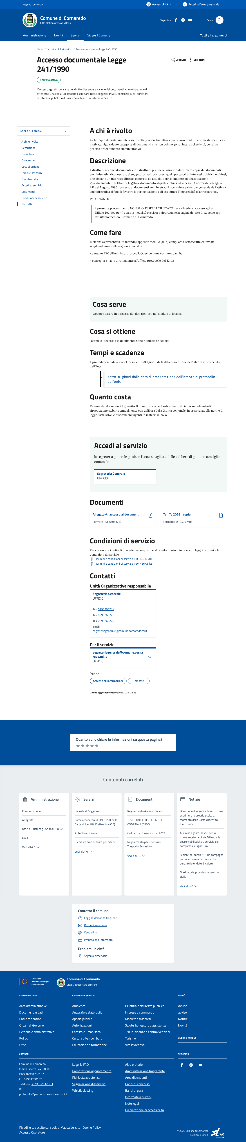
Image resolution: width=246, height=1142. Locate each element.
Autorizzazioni (82, 1025)
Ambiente (78, 1005)
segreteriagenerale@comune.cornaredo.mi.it (120, 631)
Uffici (22, 1044)
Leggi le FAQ (80, 1064)
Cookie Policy (91, 1127)
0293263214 (106, 609)
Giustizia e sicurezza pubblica (144, 1005)
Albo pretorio (134, 1064)
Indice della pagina (30, 131)
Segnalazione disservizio (89, 1084)
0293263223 (106, 615)
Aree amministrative (33, 1005)
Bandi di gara (134, 1090)
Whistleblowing (82, 1090)
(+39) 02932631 (42, 1084)
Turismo (130, 1038)
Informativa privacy (138, 1097)
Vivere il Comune (98, 35)
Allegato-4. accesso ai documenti (116, 514)
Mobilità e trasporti (138, 1018)
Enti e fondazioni (30, 1018)
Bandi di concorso (137, 1084)
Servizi (75, 35)
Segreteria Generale (111, 473)
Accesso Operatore (32, 1132)
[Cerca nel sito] (219, 20)
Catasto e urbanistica (86, 1031)
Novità (58, 35)
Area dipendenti (136, 1077)
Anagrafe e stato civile (87, 1012)
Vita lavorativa (135, 1044)
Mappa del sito (70, 1127)
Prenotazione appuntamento (91, 1071)
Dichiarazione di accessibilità (144, 1110)
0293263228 (106, 621)
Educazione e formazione (89, 1044)
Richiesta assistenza (86, 1077)
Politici (23, 1038)
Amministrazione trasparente (145, 1071)
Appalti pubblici (82, 1018)
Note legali (132, 1103)
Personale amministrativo (36, 1031)
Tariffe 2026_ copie (177, 514)
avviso (182, 1012)
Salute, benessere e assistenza (145, 1025)
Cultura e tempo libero (87, 1038)
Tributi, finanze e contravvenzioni (147, 1031)
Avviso (182, 1005)
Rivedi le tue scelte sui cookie (39, 1127)
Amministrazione (34, 35)
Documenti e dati (31, 1012)
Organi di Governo (31, 1025)
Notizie (183, 1018)
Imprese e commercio (139, 1012)
